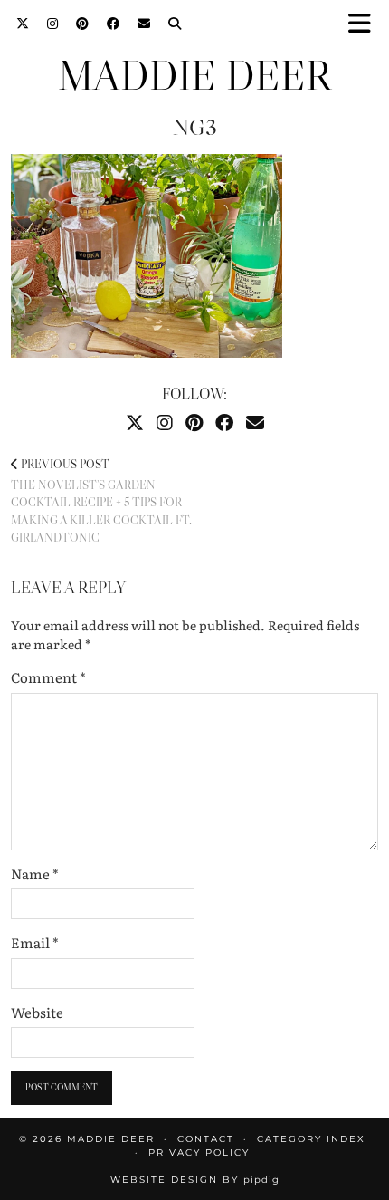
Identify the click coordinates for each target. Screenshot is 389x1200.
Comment (48, 677)
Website (37, 1012)
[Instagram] (52, 23)
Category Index (311, 1139)
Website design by (195, 1180)
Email (35, 943)
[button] (365, 23)
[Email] (144, 23)
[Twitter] (22, 23)
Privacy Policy (199, 1152)
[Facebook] (113, 23)
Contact (205, 1139)
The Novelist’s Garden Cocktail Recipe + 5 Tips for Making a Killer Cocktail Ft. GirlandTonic (101, 500)
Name (35, 874)
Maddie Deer (194, 75)
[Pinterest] (82, 23)
